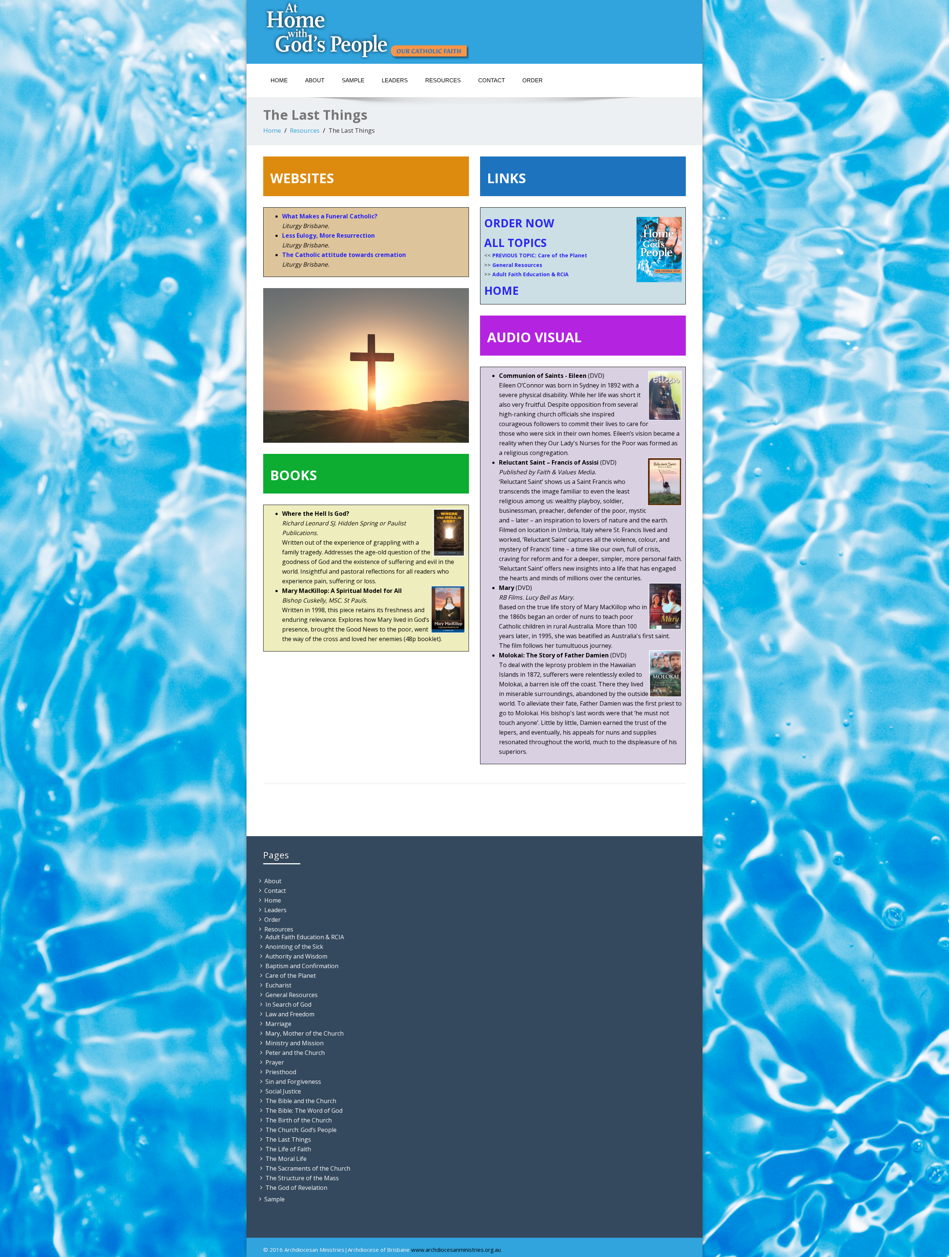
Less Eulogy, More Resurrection (328, 235)
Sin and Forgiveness (293, 1082)
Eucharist (278, 985)
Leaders (395, 80)
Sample (353, 80)
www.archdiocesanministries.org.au (456, 1249)
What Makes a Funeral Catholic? (329, 216)
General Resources (517, 264)
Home (279, 80)
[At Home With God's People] (366, 29)
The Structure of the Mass (302, 1178)
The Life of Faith (288, 1149)
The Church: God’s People (301, 1130)
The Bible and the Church (300, 1101)
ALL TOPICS (515, 242)
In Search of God (288, 1004)
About (314, 80)
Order (532, 80)
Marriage (278, 1024)
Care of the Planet (290, 975)
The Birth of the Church (298, 1120)
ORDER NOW (519, 223)
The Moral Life (286, 1159)
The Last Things (288, 1139)
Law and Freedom (289, 1014)
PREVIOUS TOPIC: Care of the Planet (539, 255)
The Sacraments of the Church (307, 1168)
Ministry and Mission (294, 1043)
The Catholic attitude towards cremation (344, 255)
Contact (491, 80)
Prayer (274, 1062)
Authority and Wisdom (296, 956)
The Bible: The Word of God (304, 1110)
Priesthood (280, 1072)
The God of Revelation (296, 1188)
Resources (443, 80)
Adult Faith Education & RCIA (530, 274)
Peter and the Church (295, 1053)
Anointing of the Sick (294, 947)
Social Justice (283, 1091)
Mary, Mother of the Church (304, 1033)
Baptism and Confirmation (301, 966)
